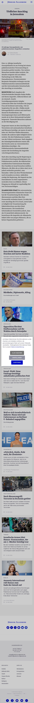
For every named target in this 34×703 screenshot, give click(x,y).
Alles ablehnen (17, 353)
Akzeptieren (17, 362)
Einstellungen (17, 357)
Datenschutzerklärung (17, 347)
